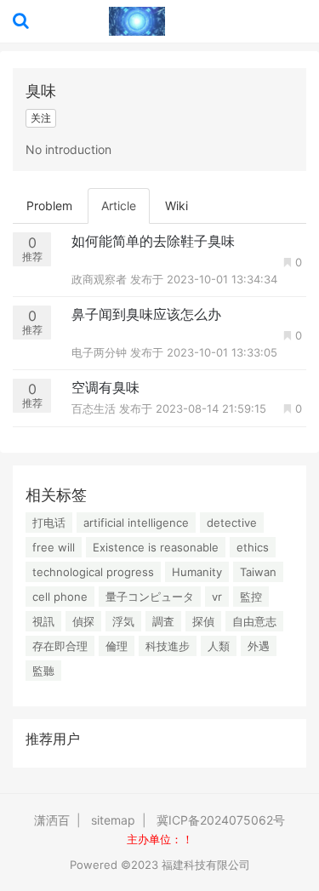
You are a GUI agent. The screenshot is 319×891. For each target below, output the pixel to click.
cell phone (60, 596)
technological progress (93, 572)
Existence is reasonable (156, 547)
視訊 (43, 621)
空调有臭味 (105, 387)
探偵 (203, 621)
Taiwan (258, 572)
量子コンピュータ (149, 596)
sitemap (113, 820)
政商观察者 (100, 279)
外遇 (259, 646)
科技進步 (167, 646)
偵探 (83, 621)
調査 (163, 621)
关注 (41, 117)
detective (232, 522)
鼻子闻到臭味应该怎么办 (146, 314)
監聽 (43, 670)
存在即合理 (60, 646)
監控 (251, 596)
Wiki (176, 205)
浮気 (123, 621)
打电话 (49, 522)
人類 (219, 646)
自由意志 (254, 621)
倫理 (116, 646)
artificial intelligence (136, 522)
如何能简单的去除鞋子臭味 (153, 240)
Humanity (197, 572)
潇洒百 (52, 820)
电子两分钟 (100, 352)
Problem (49, 205)
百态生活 (95, 408)
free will (53, 547)
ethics (252, 547)
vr (217, 596)
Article (118, 205)
